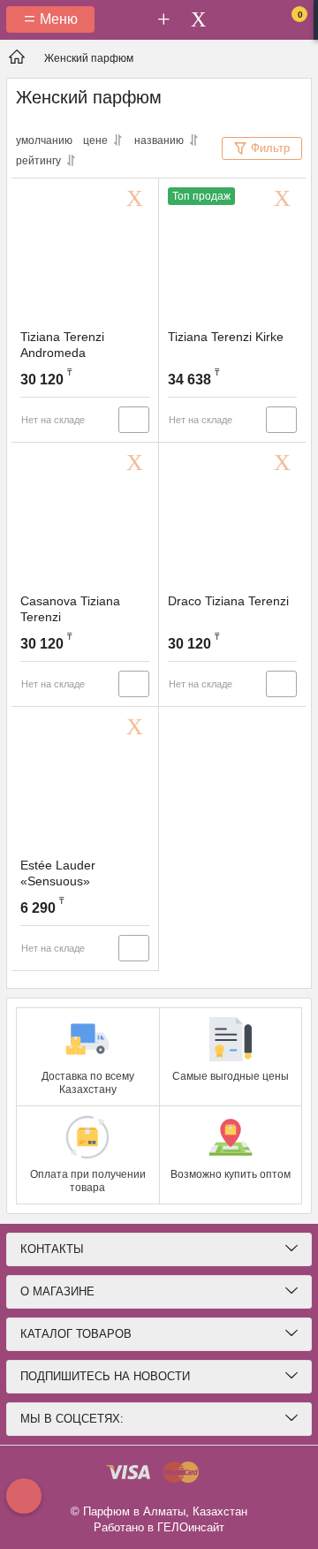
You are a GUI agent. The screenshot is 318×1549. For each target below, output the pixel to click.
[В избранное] (137, 198)
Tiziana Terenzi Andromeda (62, 345)
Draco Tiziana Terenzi (228, 601)
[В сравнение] (133, 419)
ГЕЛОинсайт (190, 1527)
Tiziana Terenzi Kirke (226, 337)
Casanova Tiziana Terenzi (70, 609)
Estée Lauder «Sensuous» (57, 873)
